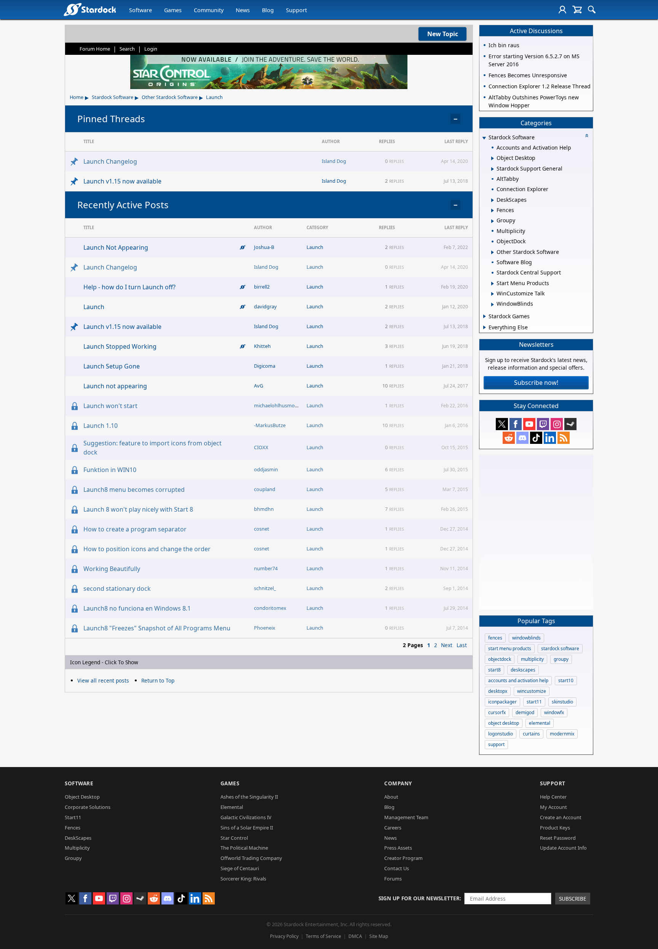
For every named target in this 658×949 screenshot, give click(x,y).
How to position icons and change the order (147, 549)
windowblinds (526, 638)
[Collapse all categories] (586, 135)
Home (76, 97)
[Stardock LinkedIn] (550, 438)
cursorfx (497, 712)
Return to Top (157, 680)
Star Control (234, 837)
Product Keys (555, 827)
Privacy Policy (284, 936)
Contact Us (396, 868)
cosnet (261, 528)
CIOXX (261, 447)
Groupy (73, 858)
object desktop (503, 723)
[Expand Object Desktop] (492, 158)
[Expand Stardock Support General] (492, 169)
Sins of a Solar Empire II (246, 827)
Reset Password (558, 837)
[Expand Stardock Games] (484, 316)
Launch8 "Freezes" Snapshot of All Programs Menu (156, 628)
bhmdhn (264, 509)
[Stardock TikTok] (536, 438)
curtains (531, 733)
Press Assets (398, 847)
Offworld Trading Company (251, 858)
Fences (72, 827)
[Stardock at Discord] (522, 438)
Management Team (406, 817)
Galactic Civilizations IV (246, 817)
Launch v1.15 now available (122, 181)
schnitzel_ (265, 588)
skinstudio (562, 702)
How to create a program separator (135, 529)
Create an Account (560, 817)
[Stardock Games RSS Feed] (563, 438)
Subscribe (572, 898)
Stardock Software (112, 97)
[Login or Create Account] (562, 9)
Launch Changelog (110, 161)
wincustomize (531, 691)
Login (150, 48)
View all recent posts (103, 680)
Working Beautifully (111, 569)
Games (173, 10)
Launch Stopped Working (120, 346)
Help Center (553, 796)
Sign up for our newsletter (419, 898)
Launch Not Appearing (115, 247)
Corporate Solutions (87, 807)
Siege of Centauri (239, 868)
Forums (393, 878)
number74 (266, 568)
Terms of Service (323, 936)
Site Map (378, 936)
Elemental (231, 807)
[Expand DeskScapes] (492, 200)
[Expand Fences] (492, 210)
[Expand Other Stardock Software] (492, 252)
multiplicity (532, 659)
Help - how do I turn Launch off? (129, 287)
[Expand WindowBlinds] (492, 304)
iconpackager (502, 702)
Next (446, 645)
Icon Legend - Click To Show (104, 662)
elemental (539, 723)
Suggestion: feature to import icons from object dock (152, 447)
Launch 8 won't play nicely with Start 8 (138, 509)
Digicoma (264, 365)
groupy (561, 659)
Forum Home (95, 48)
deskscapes (523, 670)
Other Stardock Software (170, 97)
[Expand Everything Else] (484, 327)
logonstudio (500, 733)
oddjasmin (266, 469)
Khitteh (262, 346)
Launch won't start (110, 406)
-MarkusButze (270, 425)
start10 (565, 680)
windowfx (554, 712)
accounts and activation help (518, 680)
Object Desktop (82, 796)
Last (462, 645)
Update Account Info (563, 847)
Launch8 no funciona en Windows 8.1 (137, 608)
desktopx (497, 691)
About (391, 796)
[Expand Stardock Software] (484, 138)
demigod (525, 712)
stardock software (560, 648)
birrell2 (262, 286)
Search (127, 48)
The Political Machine (244, 847)
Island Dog (334, 161)
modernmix (562, 733)
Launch (214, 97)
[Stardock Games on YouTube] (529, 424)
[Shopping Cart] (577, 9)
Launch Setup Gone (111, 366)
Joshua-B (264, 247)
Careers (392, 827)
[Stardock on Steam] (570, 424)
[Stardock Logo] (89, 9)
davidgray (265, 306)
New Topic (442, 34)
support (496, 744)
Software (140, 10)
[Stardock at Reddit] (509, 438)
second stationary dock (117, 588)
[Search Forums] (592, 9)
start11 (534, 702)
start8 (494, 670)
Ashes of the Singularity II (249, 796)
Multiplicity (77, 847)
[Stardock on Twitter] (502, 424)
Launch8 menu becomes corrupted (134, 489)
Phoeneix (264, 627)
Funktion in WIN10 (109, 470)
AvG (258, 385)
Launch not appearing (115, 386)
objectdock (499, 659)
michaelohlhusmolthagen (283, 405)
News (243, 10)
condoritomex (270, 607)
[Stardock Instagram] (557, 424)
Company (398, 783)
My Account (553, 807)
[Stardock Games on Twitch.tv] (543, 424)
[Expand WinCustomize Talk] (492, 294)
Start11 (73, 817)
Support (296, 10)
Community (209, 10)
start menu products (509, 648)
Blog (268, 10)
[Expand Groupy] (492, 221)
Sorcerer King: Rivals (243, 878)
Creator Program (403, 858)
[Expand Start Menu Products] (492, 283)
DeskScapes (78, 837)
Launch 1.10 (100, 425)
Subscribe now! (536, 382)
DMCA (355, 936)
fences (495, 638)
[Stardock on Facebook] (515, 424)
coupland (264, 489)
